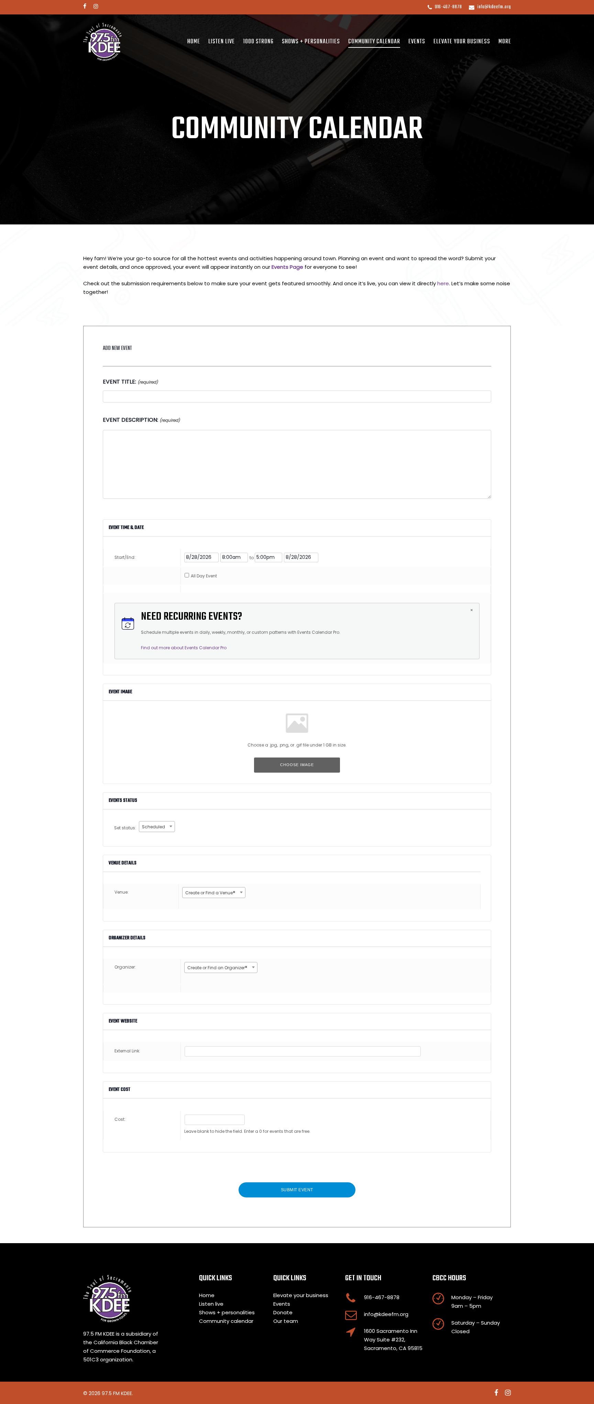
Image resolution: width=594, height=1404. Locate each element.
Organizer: (125, 967)
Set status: (125, 828)
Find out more (184, 648)
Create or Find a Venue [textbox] (210, 892)
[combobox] (157, 826)
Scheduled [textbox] (153, 827)
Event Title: (130, 382)
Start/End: (124, 557)
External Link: (127, 1051)
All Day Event (204, 576)
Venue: (121, 892)
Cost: (119, 1119)
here (443, 283)
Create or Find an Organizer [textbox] (217, 967)
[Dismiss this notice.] (471, 611)
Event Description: (141, 420)
